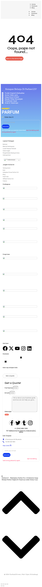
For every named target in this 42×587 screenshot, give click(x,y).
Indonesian (11, 160)
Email (7, 393)
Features (34, 6)
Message (8, 411)
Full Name (9, 388)
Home (34, 4)
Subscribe (5, 126)
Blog (33, 8)
